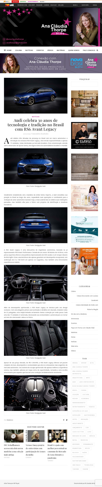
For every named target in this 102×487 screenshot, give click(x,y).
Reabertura (77, 448)
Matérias (61, 50)
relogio (76, 452)
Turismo (76, 469)
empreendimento (79, 402)
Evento (92, 407)
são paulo (77, 465)
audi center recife (87, 382)
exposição (76, 415)
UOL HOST (32, 5)
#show (83, 363)
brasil (75, 390)
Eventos (40, 50)
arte (88, 377)
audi (74, 382)
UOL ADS (60, 5)
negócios (84, 440)
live (87, 427)
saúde (84, 452)
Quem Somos (73, 50)
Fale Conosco (89, 50)
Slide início (74, 346)
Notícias (29, 50)
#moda (75, 363)
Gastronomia (89, 415)
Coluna (18, 50)
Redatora (10, 420)
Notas (73, 337)
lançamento (77, 427)
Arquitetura (77, 377)
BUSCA (75, 5)
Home (9, 50)
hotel (75, 419)
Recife (87, 448)
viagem (85, 469)
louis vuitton (78, 431)
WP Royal (16, 483)
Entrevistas (75, 319)
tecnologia (88, 465)
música (92, 436)
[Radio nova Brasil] (51, 73)
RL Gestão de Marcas (91, 483)
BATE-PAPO (85, 5)
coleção (76, 394)
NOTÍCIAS (15, 1)
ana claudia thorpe (80, 367)
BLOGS (42, 1)
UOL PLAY (54, 5)
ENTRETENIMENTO (33, 1)
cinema (83, 390)
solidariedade (78, 456)
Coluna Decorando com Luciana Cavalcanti (87, 298)
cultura (86, 394)
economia (85, 398)
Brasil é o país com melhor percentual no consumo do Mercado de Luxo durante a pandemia (57, 451)
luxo (89, 431)
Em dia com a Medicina (79, 314)
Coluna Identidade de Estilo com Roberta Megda (87, 307)
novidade (76, 444)
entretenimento (79, 407)
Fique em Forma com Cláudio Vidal (82, 328)
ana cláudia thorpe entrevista (80, 372)
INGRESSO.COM (22, 5)
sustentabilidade (79, 461)
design (75, 398)
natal (75, 440)
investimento (78, 423)
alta (92, 363)
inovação (84, 419)
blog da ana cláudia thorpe (84, 386)
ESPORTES (23, 1)
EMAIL (95, 5)
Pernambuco (88, 444)
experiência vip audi (80, 411)
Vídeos (50, 50)
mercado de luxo (79, 436)
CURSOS (46, 5)
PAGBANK (39, 5)
